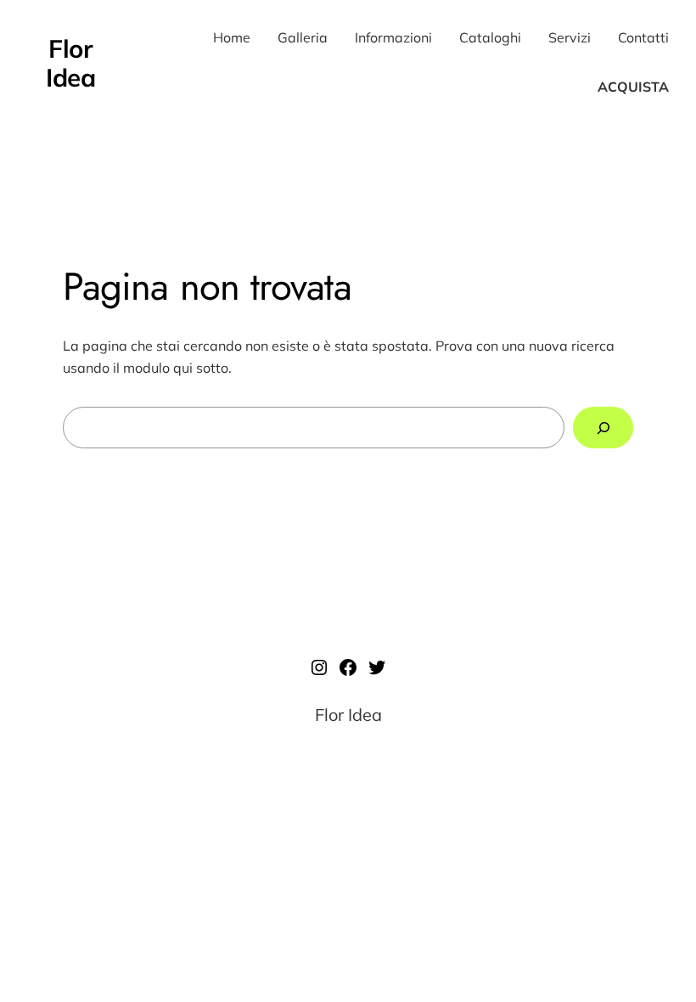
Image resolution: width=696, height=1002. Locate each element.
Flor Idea (70, 62)
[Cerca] (603, 427)
